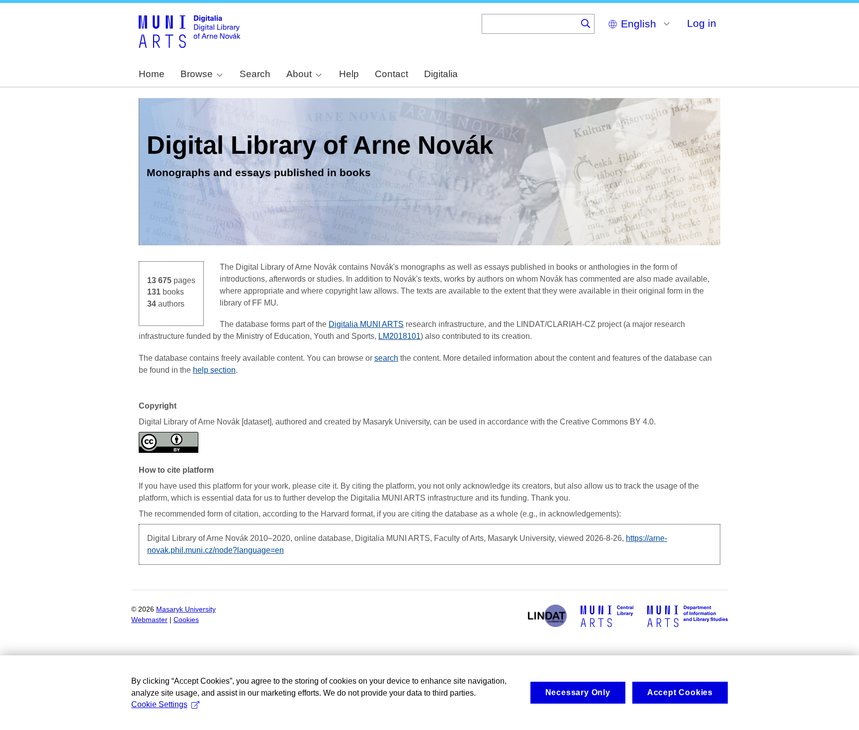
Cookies (186, 620)
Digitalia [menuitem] (441, 74)
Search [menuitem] (255, 74)
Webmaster (149, 620)
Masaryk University (186, 609)
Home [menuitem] (152, 74)
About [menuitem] (299, 74)
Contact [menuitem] (391, 74)
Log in (701, 23)
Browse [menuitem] (196, 74)
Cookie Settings (159, 704)
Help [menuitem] (349, 74)
